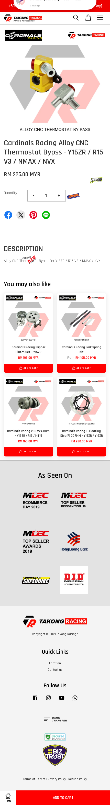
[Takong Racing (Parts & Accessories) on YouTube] (61, 700)
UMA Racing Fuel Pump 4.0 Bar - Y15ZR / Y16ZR (55, 10)
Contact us (55, 670)
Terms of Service (34, 779)
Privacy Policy (57, 779)
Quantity (10, 193)
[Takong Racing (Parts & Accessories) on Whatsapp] (75, 700)
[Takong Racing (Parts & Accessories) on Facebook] (35, 700)
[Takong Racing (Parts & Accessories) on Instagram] (48, 700)
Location (55, 663)
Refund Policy (77, 779)
